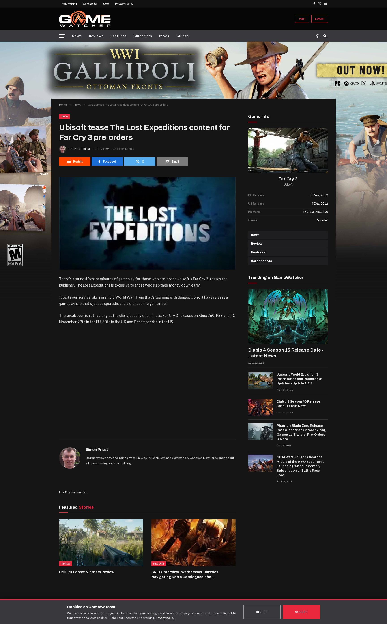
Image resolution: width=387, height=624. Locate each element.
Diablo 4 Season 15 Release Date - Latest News (285, 353)
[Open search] (325, 35)
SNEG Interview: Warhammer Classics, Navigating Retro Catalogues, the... (185, 574)
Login (319, 18)
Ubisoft (288, 184)
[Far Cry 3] (288, 150)
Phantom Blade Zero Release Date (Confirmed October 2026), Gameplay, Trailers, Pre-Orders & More (301, 432)
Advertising (69, 4)
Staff (106, 4)
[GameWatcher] (85, 18)
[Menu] (62, 36)
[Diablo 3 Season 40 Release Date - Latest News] (260, 407)
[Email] (44, 217)
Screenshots (261, 261)
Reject (262, 612)
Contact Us (90, 4)
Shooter (322, 220)
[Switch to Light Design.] (317, 36)
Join (302, 18)
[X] (44, 207)
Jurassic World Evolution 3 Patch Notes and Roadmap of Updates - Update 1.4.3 (299, 379)
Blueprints (142, 36)
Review (256, 243)
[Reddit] (44, 187)
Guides (182, 36)
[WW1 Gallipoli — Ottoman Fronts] (193, 70)
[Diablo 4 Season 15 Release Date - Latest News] (288, 316)
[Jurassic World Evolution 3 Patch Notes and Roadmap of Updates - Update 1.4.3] (260, 380)
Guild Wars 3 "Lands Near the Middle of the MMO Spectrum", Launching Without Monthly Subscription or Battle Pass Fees (300, 466)
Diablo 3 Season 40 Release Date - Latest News (298, 404)
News (77, 36)
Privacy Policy (124, 4)
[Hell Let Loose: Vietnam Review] (101, 542)
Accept (301, 612)
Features (118, 36)
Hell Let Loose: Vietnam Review (86, 572)
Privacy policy (165, 618)
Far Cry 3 (288, 179)
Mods (164, 36)
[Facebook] (44, 197)
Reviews (96, 36)
